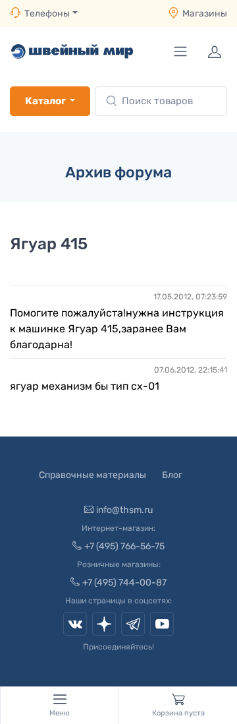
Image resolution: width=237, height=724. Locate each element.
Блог (172, 475)
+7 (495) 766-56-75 (124, 546)
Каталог (45, 101)
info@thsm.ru (124, 510)
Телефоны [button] (47, 13)
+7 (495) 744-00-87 (124, 582)
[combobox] (161, 101)
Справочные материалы (92, 475)
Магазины (204, 13)
